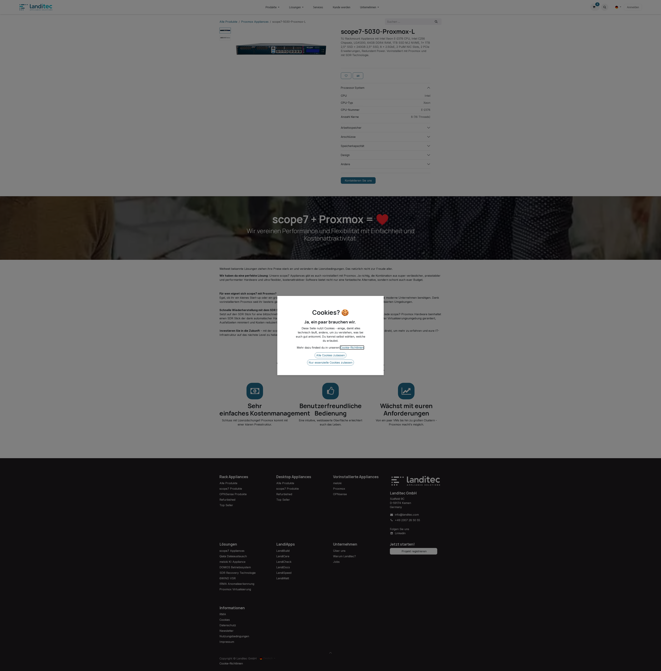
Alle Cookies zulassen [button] (330, 355)
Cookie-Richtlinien (352, 347)
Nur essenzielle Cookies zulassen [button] (330, 362)
